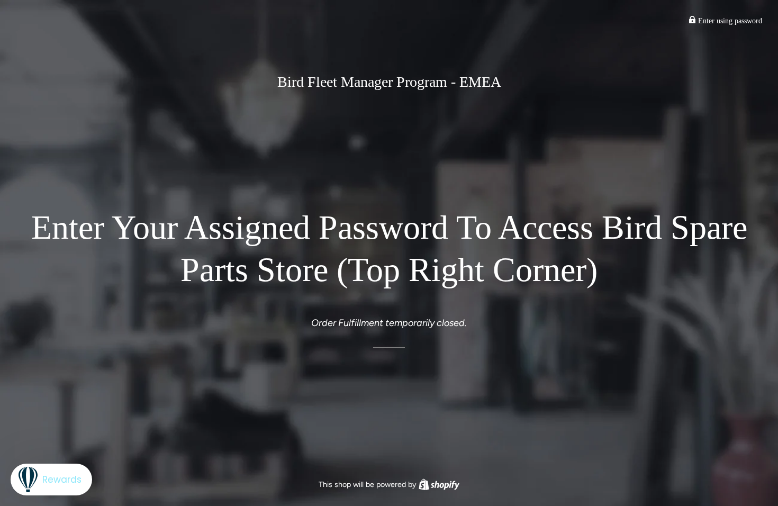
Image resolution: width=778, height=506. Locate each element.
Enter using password (729, 21)
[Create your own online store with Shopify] (439, 484)
